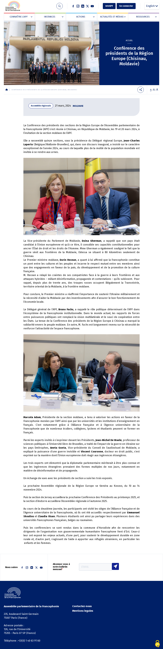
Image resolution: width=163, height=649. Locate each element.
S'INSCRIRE (115, 566)
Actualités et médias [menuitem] (112, 16)
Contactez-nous (82, 606)
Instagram (78, 6)
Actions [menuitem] (84, 16)
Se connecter (126, 6)
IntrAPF (109, 6)
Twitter (87, 6)
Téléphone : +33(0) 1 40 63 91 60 (22, 640)
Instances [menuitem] (53, 16)
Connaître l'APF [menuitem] (20, 16)
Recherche (59, 6)
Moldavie (78, 106)
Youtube (92, 6)
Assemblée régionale (41, 106)
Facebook (73, 6)
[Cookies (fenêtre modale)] (157, 644)
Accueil (129, 40)
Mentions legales (82, 610)
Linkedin (82, 6)
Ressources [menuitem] (145, 16)
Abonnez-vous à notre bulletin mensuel (61, 567)
